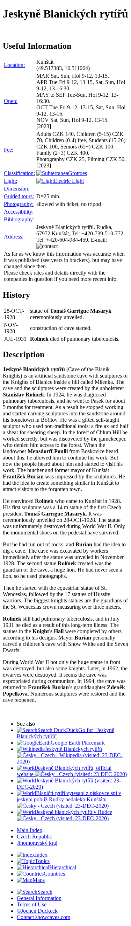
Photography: (19, 204)
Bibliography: (19, 219)
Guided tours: (19, 196)
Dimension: (16, 189)
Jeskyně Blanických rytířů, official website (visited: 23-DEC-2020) (72, 771)
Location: (14, 65)
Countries (54, 874)
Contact (43, 917)
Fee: (8, 150)
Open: (10, 101)
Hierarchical (62, 867)
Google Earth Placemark (78, 743)
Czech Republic (34, 836)
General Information (39, 898)
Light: (10, 181)
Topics (42, 861)
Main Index (29, 830)
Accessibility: (19, 212)
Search (44, 892)
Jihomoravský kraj (37, 843)
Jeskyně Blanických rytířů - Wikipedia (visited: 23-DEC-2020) (70, 755)
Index (41, 855)
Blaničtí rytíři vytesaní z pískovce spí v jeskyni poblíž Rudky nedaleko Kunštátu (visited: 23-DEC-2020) (69, 799)
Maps (38, 880)
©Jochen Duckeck (37, 911)
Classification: (19, 173)
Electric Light (69, 181)
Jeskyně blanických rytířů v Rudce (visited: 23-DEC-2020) (74, 815)
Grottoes (77, 173)
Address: (13, 237)
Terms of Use (31, 904)
